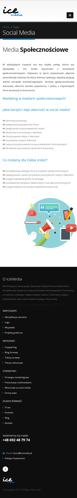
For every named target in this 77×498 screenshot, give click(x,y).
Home (6, 27)
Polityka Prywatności (15, 458)
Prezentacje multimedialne (18, 382)
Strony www (11, 392)
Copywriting (11, 347)
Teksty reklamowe (14, 362)
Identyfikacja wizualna (16, 317)
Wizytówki (10, 327)
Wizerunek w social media (18, 387)
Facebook (5, 469)
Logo (7, 322)
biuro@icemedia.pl (22, 453)
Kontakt (8, 422)
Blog (7, 417)
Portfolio (9, 412)
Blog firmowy (11, 352)
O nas (8, 407)
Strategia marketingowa (17, 377)
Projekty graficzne (14, 332)
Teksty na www (12, 357)
